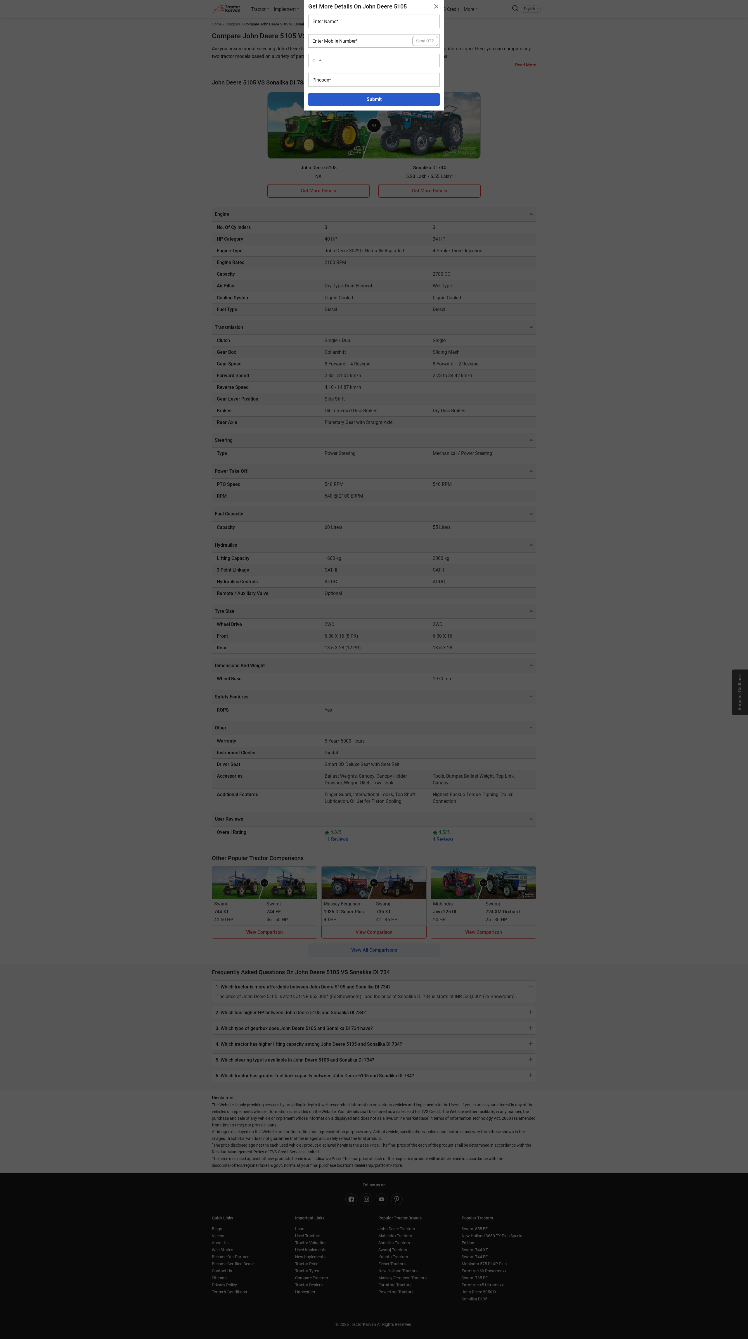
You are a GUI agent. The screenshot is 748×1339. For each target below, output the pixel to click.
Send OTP (425, 41)
